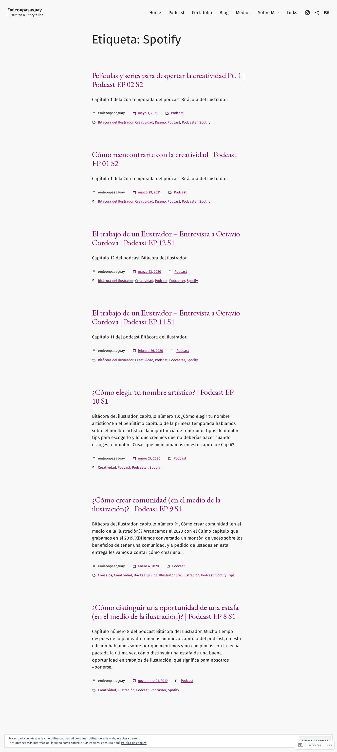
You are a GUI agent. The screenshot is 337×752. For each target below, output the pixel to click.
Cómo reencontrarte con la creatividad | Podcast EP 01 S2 (164, 159)
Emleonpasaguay (24, 10)
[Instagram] (307, 13)
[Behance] (327, 13)
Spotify (204, 122)
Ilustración (191, 575)
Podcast (177, 113)
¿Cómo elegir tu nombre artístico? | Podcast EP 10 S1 (163, 396)
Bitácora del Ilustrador (115, 122)
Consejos (105, 575)
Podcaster (190, 122)
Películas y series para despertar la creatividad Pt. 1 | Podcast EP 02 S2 (168, 80)
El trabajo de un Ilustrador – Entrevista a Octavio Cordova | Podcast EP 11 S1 (166, 317)
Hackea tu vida (145, 575)
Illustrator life (170, 575)
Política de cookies (134, 743)
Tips (231, 575)
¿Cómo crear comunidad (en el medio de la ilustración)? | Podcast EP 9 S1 (156, 504)
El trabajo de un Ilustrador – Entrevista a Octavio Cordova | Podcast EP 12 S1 (166, 238)
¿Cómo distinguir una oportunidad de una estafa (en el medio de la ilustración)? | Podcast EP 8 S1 (165, 612)
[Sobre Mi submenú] (278, 12)
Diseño (160, 122)
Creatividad (144, 122)
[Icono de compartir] (317, 13)
